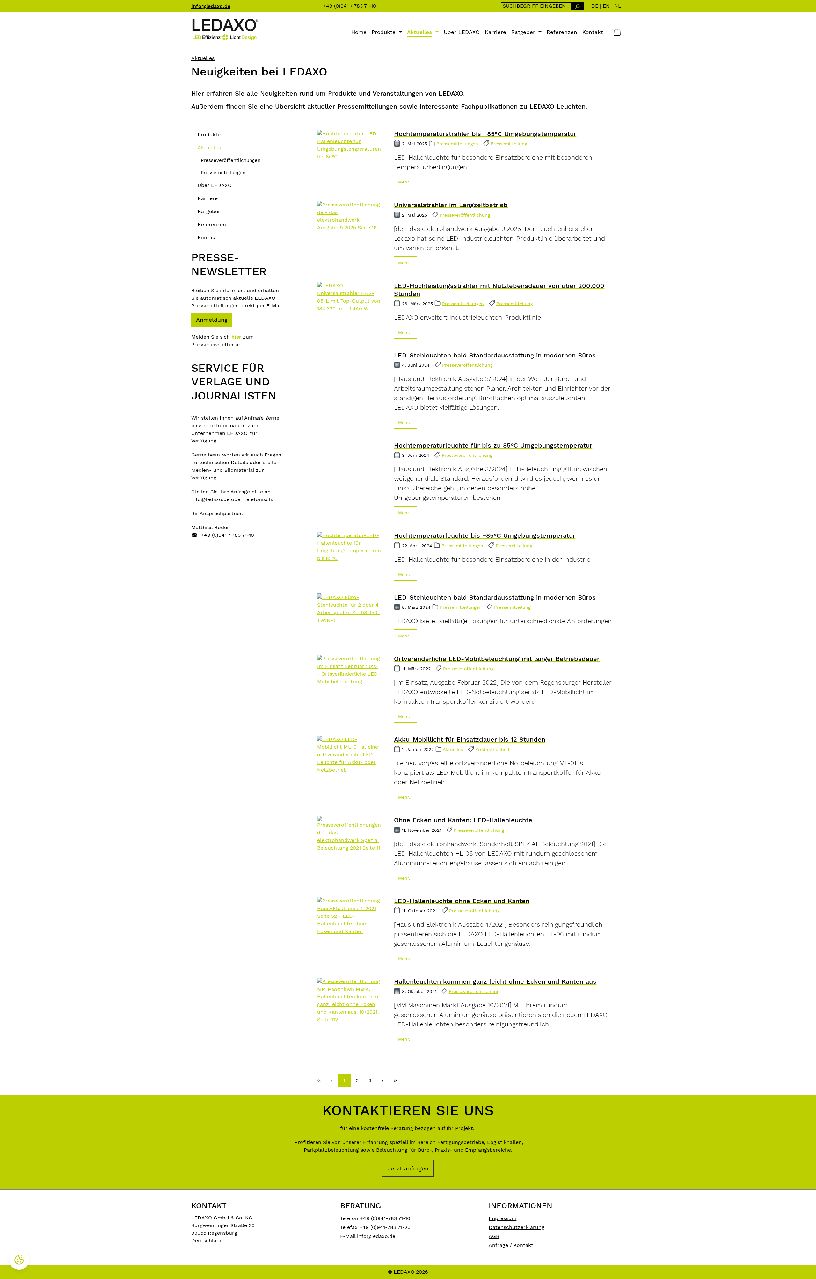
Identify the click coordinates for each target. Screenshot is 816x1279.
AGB (494, 1236)
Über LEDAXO (215, 185)
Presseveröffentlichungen (230, 160)
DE (594, 6)
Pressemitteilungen (223, 173)
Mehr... (405, 181)
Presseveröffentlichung (465, 215)
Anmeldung (212, 319)
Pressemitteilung (509, 143)
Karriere (208, 198)
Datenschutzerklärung (516, 1227)
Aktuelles (209, 148)
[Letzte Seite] (395, 1080)
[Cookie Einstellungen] (19, 1259)
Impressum (502, 1218)
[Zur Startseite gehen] (224, 29)
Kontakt (207, 237)
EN (606, 6)
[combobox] (536, 6)
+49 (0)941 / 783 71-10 (349, 6)
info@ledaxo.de (210, 6)
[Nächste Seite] (382, 1080)
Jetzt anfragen (408, 1168)
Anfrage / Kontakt (511, 1245)
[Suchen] (577, 6)
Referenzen (212, 224)
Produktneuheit (492, 749)
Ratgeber (209, 211)
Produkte (209, 135)
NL (617, 6)
